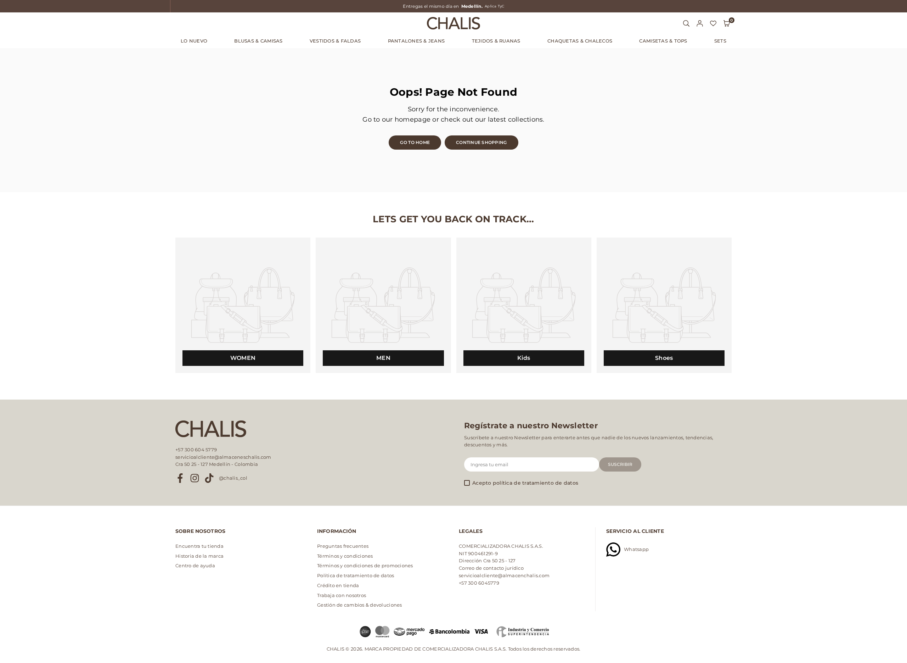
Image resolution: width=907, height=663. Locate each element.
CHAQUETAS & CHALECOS (579, 41)
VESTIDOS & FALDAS (335, 41)
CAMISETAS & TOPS (663, 41)
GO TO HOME (415, 142)
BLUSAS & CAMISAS (258, 41)
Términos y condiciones (345, 556)
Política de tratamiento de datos (355, 575)
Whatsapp (636, 549)
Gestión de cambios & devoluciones (359, 605)
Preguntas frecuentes (342, 546)
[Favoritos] (713, 23)
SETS (720, 41)
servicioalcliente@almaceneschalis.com (223, 457)
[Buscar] (686, 23)
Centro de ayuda (195, 565)
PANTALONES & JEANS (416, 41)
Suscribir (620, 464)
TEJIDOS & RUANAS (496, 41)
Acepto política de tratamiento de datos (525, 483)
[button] (726, 23)
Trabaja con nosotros (341, 595)
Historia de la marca (199, 556)
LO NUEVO (194, 41)
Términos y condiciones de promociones (365, 565)
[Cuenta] (699, 23)
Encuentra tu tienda (199, 546)
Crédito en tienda (338, 585)
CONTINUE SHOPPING (481, 142)
